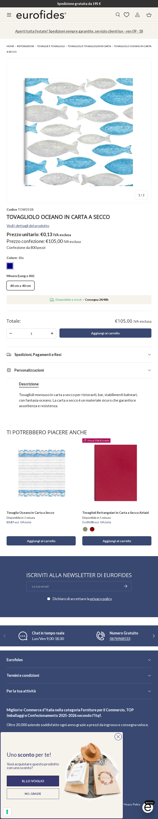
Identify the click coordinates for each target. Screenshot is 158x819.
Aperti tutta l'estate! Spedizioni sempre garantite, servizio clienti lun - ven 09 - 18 (79, 31)
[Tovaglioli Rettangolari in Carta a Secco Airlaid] (116, 472)
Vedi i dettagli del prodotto (28, 225)
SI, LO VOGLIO (33, 781)
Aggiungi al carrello (105, 333)
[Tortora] (85, 529)
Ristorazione (25, 46)
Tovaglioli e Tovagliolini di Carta (89, 46)
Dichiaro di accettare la (82, 598)
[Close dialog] (118, 736)
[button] (148, 14)
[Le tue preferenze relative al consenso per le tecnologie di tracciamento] (7, 812)
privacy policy (101, 598)
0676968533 (120, 638)
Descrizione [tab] (29, 384)
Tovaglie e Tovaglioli (51, 46)
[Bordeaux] (92, 529)
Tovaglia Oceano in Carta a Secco (30, 512)
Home (10, 46)
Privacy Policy (131, 804)
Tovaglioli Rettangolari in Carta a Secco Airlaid (115, 512)
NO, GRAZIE (33, 793)
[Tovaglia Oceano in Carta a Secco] (41, 472)
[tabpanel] (79, 403)
